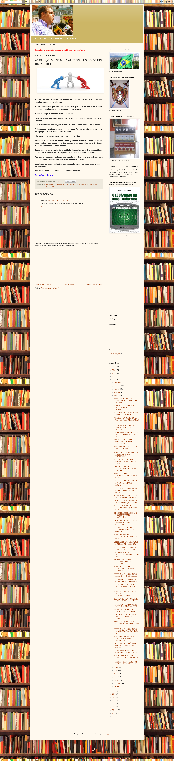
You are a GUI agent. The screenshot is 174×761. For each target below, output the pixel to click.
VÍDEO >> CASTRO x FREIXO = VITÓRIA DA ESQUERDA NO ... (126, 662)
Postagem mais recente (43, 284)
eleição (63, 184)
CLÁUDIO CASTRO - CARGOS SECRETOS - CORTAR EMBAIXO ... (125, 616)
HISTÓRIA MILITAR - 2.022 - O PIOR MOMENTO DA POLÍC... (126, 496)
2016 (114, 703)
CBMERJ (58, 184)
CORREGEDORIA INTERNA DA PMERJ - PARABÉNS (125, 448)
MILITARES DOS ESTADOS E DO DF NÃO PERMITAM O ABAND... (126, 483)
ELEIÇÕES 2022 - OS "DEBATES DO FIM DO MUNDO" (126, 414)
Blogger (107, 734)
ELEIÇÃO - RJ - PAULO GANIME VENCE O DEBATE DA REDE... (126, 600)
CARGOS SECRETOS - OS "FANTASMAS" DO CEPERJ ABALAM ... (125, 468)
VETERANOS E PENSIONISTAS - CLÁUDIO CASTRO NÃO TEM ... (126, 631)
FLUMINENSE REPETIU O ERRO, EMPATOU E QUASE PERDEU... (126, 657)
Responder (44, 207)
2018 (114, 697)
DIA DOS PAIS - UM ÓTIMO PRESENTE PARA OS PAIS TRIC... (124, 586)
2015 (114, 707)
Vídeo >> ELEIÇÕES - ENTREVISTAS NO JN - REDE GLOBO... (126, 475)
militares (75, 184)
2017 (114, 700)
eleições (69, 184)
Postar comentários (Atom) (50, 288)
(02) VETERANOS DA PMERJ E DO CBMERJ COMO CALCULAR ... (125, 515)
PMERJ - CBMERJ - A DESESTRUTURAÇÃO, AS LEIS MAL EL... (126, 554)
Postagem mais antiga (94, 284)
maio (116, 673)
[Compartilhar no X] (70, 181)
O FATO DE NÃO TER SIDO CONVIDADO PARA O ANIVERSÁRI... (124, 441)
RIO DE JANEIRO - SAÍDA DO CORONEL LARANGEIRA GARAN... (125, 645)
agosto (116, 395)
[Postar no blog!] (68, 181)
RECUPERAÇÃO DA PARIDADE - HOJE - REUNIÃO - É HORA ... (126, 548)
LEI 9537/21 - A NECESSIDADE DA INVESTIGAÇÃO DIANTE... (126, 501)
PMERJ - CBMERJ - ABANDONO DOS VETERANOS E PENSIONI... (125, 427)
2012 (114, 716)
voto (57, 187)
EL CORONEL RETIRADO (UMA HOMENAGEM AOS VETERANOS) (126, 454)
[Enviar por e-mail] (66, 181)
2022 (114, 379)
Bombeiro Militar (49, 184)
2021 (114, 691)
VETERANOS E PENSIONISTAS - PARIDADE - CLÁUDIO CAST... (126, 605)
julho (116, 667)
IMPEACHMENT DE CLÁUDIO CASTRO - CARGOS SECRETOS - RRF (126, 624)
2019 (114, 694)
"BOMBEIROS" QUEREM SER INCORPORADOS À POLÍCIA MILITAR (125, 400)
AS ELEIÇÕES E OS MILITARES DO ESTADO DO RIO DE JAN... (126, 543)
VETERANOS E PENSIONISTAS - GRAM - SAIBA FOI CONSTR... (126, 580)
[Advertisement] (68, 265)
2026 (114, 367)
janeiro (116, 686)
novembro (117, 386)
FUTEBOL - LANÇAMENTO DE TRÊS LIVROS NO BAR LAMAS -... (126, 420)
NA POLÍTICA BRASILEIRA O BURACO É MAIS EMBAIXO (125, 610)
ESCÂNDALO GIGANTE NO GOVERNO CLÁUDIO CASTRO (126, 651)
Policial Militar (51, 187)
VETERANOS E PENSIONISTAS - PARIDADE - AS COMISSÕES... (126, 575)
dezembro (117, 382)
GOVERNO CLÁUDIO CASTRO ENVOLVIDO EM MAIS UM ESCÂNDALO (125, 638)
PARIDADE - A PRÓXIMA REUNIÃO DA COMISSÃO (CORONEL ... (124, 569)
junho (116, 670)
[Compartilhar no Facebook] (73, 181)
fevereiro (117, 683)
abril (116, 677)
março (116, 680)
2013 (114, 713)
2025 (114, 370)
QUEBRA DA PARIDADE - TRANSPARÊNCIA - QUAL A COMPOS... (125, 529)
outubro (117, 389)
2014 (114, 710)
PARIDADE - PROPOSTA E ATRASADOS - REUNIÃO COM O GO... (126, 537)
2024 (114, 373)
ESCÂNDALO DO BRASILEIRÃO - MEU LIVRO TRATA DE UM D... (126, 434)
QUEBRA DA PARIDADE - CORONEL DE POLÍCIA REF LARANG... (125, 461)
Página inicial (69, 284)
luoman (91, 734)
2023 (114, 376)
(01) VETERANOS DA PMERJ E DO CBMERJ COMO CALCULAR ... (125, 522)
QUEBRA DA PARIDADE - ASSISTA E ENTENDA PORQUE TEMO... (126, 508)
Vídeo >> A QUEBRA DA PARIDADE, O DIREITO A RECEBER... (124, 561)
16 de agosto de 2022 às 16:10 (58, 200)
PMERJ (43, 187)
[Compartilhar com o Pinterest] (75, 181)
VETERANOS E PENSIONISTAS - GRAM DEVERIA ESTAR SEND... (126, 490)
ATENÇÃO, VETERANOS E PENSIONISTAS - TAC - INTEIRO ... (124, 407)
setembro (117, 392)
